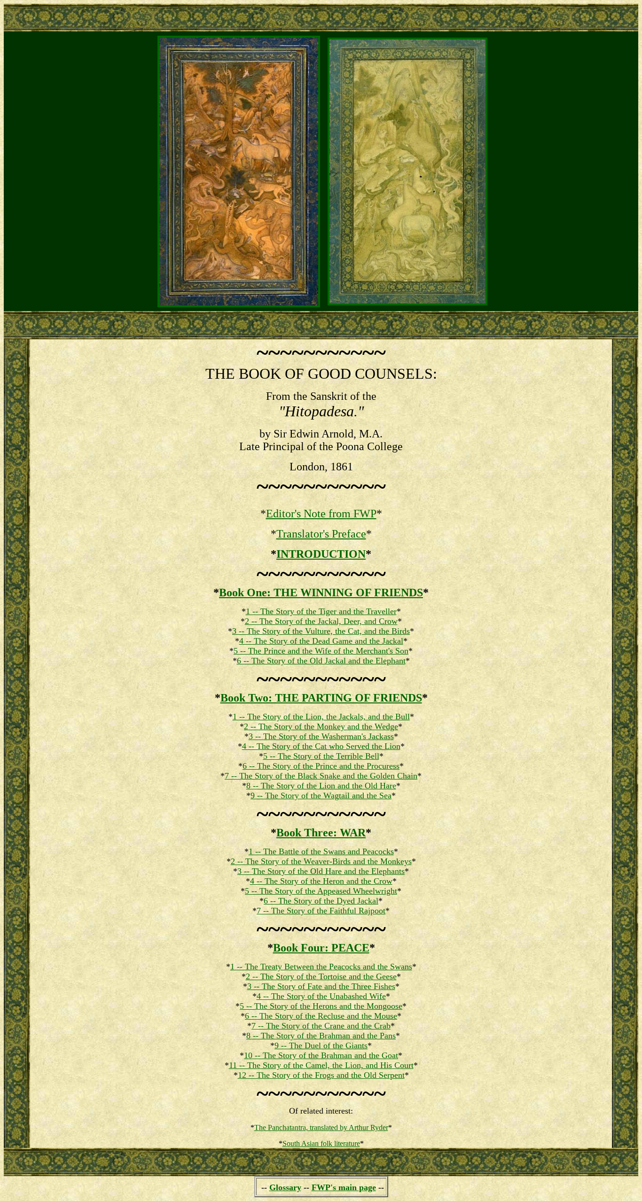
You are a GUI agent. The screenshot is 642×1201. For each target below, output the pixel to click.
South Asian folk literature (321, 1143)
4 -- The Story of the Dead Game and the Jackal (321, 641)
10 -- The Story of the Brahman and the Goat (321, 1055)
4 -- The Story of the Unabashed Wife (321, 996)
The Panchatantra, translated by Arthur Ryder (321, 1127)
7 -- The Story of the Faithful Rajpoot (321, 910)
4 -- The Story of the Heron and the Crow (321, 881)
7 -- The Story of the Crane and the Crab (321, 1025)
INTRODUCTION (321, 554)
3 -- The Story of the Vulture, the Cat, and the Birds (321, 631)
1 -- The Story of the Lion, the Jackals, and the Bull (321, 716)
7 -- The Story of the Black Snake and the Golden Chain (321, 775)
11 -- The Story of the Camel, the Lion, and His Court (321, 1065)
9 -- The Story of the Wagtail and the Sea (321, 795)
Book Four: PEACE (321, 948)
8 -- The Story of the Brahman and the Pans (321, 1035)
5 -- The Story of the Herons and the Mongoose (321, 1006)
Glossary (285, 1187)
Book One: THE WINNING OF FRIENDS (321, 592)
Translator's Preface (321, 534)
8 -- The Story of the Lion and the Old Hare (321, 785)
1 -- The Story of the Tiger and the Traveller (321, 611)
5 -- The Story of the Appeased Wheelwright (321, 891)
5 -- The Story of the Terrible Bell (321, 756)
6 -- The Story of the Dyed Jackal (321, 900)
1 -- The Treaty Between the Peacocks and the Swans (321, 966)
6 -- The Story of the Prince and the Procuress (321, 766)
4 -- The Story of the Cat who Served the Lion (321, 746)
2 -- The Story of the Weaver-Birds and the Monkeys (321, 861)
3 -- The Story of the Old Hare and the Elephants (321, 871)
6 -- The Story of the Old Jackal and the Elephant (321, 660)
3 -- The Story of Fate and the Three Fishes (321, 986)
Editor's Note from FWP (321, 513)
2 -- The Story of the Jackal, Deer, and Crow (321, 621)
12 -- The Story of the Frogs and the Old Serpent (321, 1075)
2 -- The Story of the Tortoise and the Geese (321, 976)
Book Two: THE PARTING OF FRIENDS (321, 698)
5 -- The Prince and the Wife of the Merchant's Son (321, 650)
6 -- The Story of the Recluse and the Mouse (321, 1016)
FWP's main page (344, 1187)
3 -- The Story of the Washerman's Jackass (321, 736)
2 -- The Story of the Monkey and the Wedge (321, 726)
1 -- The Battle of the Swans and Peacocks (321, 851)
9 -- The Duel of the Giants (321, 1045)
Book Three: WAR (321, 833)
